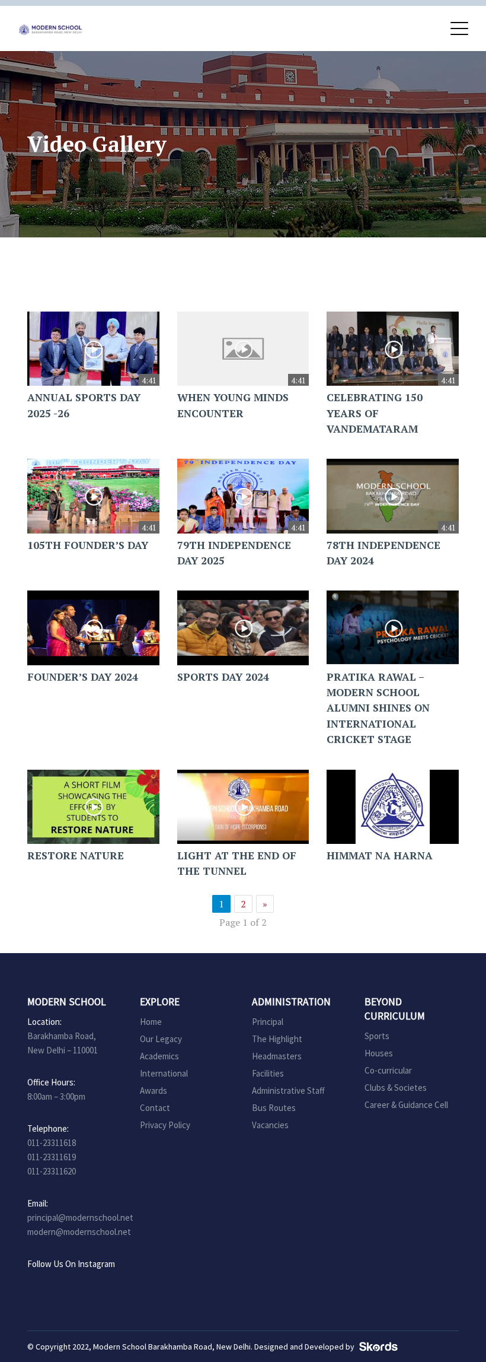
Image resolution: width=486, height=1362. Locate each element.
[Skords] (377, 1346)
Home (151, 1021)
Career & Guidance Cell (406, 1104)
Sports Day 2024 (223, 677)
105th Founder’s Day (87, 545)
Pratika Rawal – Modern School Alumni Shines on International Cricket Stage (378, 708)
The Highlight (277, 1038)
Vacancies (270, 1125)
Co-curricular (388, 1070)
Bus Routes (274, 1107)
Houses (378, 1053)
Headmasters (277, 1056)
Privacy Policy (165, 1125)
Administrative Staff (288, 1090)
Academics (159, 1056)
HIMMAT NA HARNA (380, 855)
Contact (155, 1107)
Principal (267, 1021)
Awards (153, 1090)
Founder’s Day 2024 (82, 677)
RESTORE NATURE (75, 855)
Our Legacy (161, 1038)
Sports (376, 1036)
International (164, 1073)
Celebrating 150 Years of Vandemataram (375, 413)
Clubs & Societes (395, 1087)
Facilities (268, 1073)
